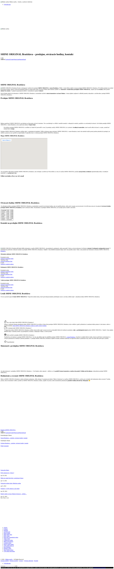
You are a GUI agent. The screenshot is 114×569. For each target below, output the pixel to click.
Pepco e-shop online (9, 544)
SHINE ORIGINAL (11, 430)
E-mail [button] (2, 262)
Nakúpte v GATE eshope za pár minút (10, 488)
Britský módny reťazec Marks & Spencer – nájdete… (14, 494)
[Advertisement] (47, 17)
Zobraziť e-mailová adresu (7, 264)
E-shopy (6, 529)
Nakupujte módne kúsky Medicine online (11, 483)
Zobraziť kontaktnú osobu (7, 258)
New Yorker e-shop (8, 550)
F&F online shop (8, 534)
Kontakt (36, 560)
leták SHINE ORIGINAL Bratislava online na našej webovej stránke (29, 325)
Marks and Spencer (8, 541)
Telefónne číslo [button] (4, 260)
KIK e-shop (7, 536)
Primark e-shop (7, 548)
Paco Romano (7, 547)
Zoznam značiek (5, 560)
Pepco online (7, 533)
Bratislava (3, 251)
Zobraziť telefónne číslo (6, 261)
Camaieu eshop (7, 543)
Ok (94, 567)
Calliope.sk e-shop (8, 540)
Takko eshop (7, 538)
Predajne (6, 530)
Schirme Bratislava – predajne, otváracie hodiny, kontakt (14, 443)
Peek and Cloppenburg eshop (11, 537)
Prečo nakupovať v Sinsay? (7, 472)
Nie (96, 567)
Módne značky (9, 559)
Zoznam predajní (14, 560)
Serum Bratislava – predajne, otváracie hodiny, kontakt (14, 438)
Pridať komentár (5, 446)
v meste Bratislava (70, 337)
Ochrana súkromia (28, 560)
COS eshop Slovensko (9, 551)
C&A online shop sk (9, 545)
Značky (5, 527)
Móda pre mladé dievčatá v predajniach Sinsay (12, 478)
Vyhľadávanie (7, 4)
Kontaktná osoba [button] (5, 257)
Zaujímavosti (7, 531)
